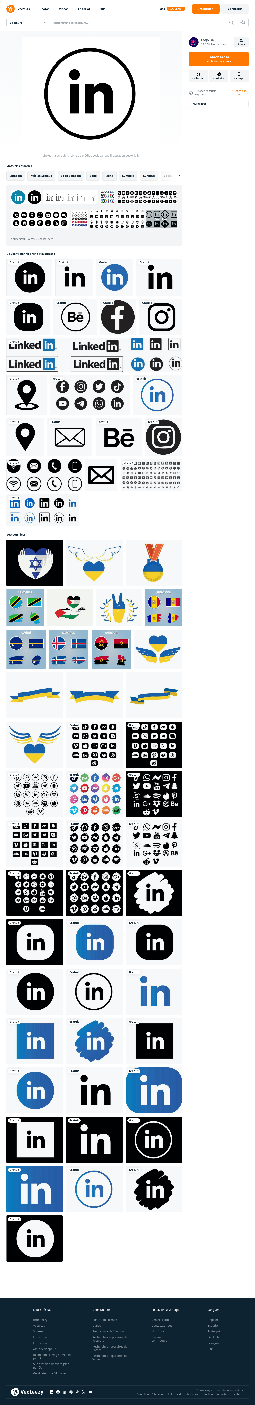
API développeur (44, 1349)
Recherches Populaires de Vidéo (109, 1357)
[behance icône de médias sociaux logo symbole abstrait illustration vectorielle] (75, 317)
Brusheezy (40, 1320)
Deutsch (213, 1337)
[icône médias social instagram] (163, 437)
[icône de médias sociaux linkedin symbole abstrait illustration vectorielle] (94, 942)
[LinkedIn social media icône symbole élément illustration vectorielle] (154, 1090)
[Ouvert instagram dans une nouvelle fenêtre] (58, 1392)
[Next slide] (176, 176)
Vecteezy (39, 1325)
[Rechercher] (231, 22)
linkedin (16, 176)
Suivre (241, 44)
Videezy (38, 1331)
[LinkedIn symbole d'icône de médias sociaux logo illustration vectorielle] (94, 992)
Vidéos (63, 9)
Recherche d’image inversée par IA (52, 1356)
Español (213, 1325)
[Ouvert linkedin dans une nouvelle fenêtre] (64, 1392)
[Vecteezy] (10, 9)
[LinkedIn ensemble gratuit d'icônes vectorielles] (42, 510)
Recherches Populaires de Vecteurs (109, 1339)
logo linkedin (71, 176)
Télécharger (218, 59)
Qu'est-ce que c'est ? (238, 92)
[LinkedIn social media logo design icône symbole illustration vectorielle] (154, 1189)
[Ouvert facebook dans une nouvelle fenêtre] (51, 1392)
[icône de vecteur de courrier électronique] (101, 475)
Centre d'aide (161, 1320)
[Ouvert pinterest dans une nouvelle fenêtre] (71, 1392)
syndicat (149, 176)
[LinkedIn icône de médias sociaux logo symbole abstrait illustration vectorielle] (29, 277)
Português (215, 1331)
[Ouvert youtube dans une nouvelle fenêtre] (90, 1392)
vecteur (169, 176)
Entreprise (40, 1337)
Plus (102, 9)
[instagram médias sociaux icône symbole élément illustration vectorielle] (160, 317)
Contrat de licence (104, 1320)
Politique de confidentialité (184, 1394)
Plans (161, 9)
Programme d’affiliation (108, 1331)
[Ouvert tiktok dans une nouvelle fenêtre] (77, 1392)
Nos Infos (158, 1331)
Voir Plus (161, 219)
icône (109, 176)
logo (93, 176)
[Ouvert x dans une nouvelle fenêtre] (83, 1392)
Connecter (235, 9)
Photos (44, 9)
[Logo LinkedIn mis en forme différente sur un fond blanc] (94, 355)
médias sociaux (41, 176)
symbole (128, 176)
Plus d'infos (199, 103)
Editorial (84, 9)
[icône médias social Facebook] (118, 317)
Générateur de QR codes (50, 1373)
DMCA (96, 1325)
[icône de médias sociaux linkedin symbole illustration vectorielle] (34, 1189)
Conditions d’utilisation (150, 1394)
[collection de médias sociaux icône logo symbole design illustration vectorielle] (34, 794)
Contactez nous (162, 1325)
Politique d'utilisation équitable (222, 1394)
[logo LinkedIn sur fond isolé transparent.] (114, 277)
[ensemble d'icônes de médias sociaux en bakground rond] (90, 395)
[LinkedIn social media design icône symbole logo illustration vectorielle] (94, 1140)
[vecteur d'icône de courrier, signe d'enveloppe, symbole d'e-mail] (69, 437)
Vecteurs (24, 9)
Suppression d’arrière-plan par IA (51, 1365)
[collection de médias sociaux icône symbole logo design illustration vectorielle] (154, 745)
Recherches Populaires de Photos (109, 1348)
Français (213, 1343)
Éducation (40, 1343)
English (213, 1320)
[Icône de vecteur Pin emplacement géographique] (26, 395)
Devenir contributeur (160, 1339)
